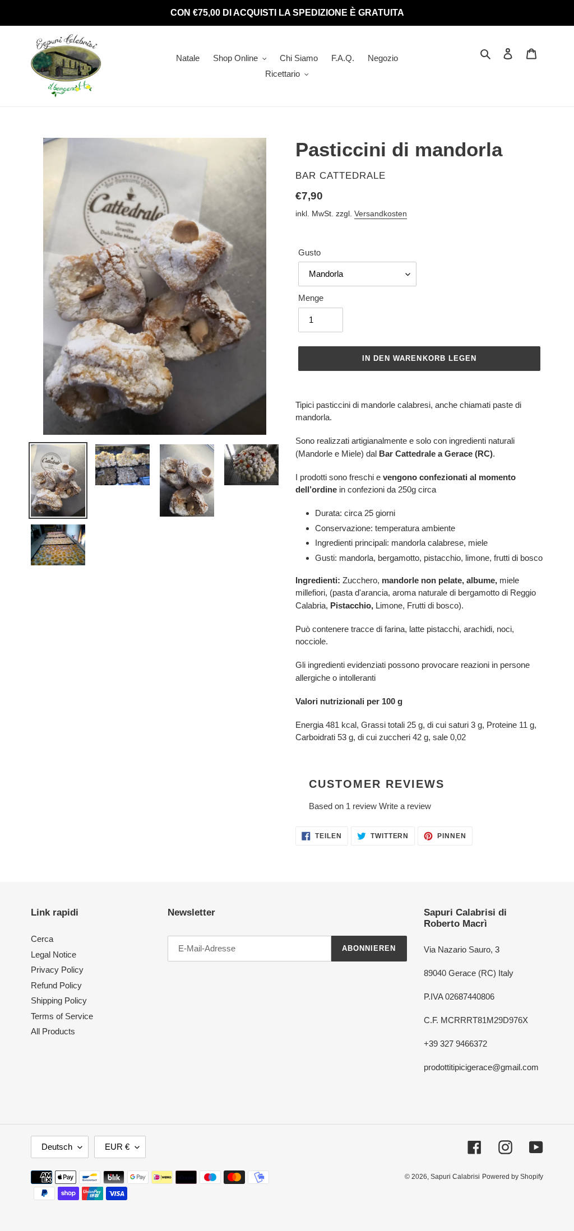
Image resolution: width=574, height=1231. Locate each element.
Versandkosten (380, 213)
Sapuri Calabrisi (455, 1177)
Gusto (309, 252)
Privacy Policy (57, 969)
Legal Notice (53, 954)
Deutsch (56, 1146)
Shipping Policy (59, 1000)
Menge (310, 298)
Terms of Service (62, 1016)
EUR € (117, 1146)
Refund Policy (56, 985)
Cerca (42, 939)
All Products (53, 1031)
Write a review (405, 806)
